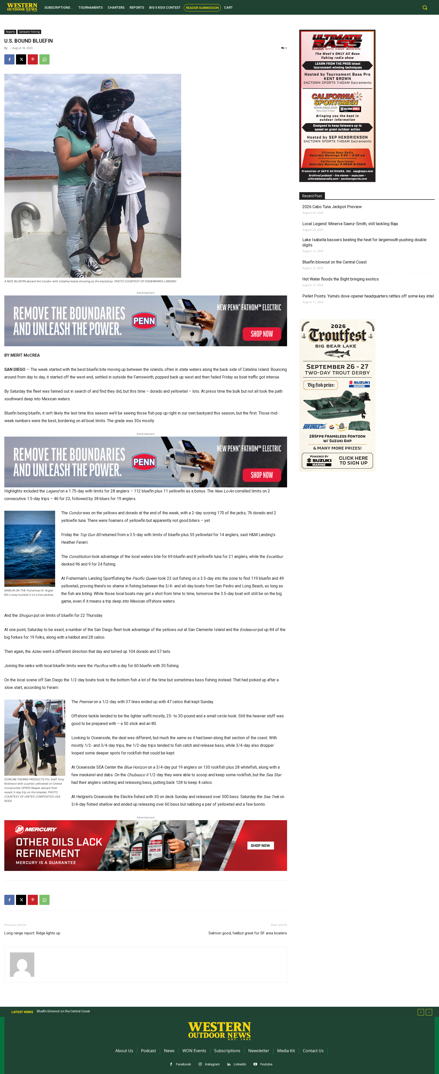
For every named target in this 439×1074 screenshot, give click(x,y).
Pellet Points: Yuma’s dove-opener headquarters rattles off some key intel (368, 296)
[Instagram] (200, 1064)
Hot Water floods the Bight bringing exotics (340, 279)
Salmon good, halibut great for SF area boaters (248, 933)
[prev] (421, 1012)
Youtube (266, 1064)
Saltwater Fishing (29, 32)
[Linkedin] (228, 1064)
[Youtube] (255, 1064)
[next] (429, 1012)
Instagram (212, 1064)
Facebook (183, 1064)
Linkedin (240, 1064)
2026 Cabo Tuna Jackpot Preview (332, 206)
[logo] (22, 7)
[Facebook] (9, 59)
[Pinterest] (33, 59)
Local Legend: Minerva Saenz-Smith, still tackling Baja (350, 223)
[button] (424, 7)
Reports (10, 32)
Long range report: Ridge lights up (32, 933)
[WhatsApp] (44, 59)
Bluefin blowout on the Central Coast (334, 262)
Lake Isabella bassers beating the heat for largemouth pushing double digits (364, 242)
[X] (21, 59)
